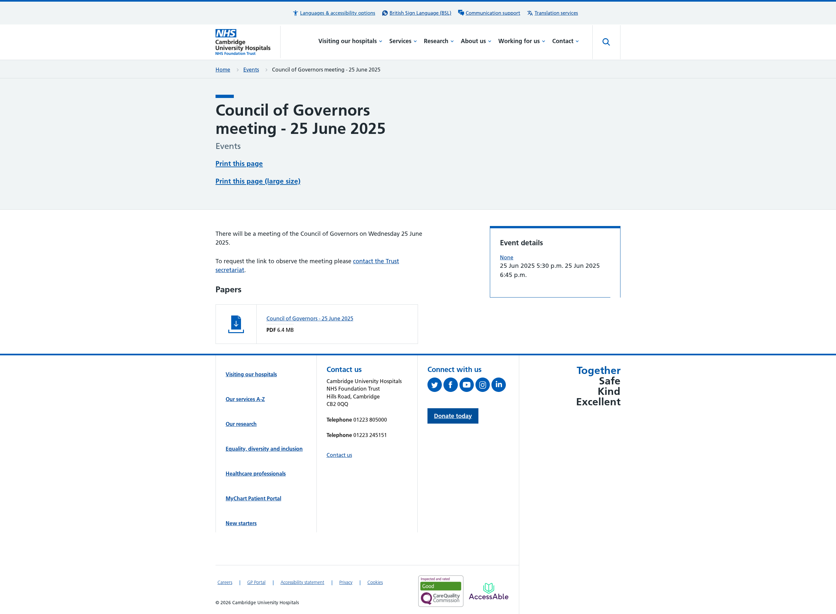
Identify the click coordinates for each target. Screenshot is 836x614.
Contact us (339, 455)
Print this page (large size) (258, 181)
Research (436, 41)
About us (473, 41)
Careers (224, 582)
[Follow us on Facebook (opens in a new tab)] (451, 386)
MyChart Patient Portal (253, 498)
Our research (241, 424)
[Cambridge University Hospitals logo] (248, 42)
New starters (241, 523)
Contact (562, 41)
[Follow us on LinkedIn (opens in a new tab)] (499, 386)
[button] (333, 13)
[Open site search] (606, 42)
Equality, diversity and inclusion (264, 448)
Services (400, 41)
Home (223, 69)
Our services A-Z (245, 399)
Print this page (239, 163)
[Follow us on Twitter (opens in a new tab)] (435, 386)
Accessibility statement (302, 582)
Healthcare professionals (256, 473)
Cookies (375, 582)
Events (251, 69)
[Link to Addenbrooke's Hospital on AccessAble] (488, 591)
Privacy (345, 582)
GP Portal (256, 582)
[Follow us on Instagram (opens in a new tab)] (483, 386)
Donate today (453, 416)
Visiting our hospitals (347, 41)
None (506, 257)
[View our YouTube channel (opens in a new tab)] (467, 386)
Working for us (519, 41)
